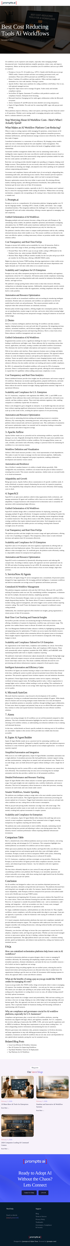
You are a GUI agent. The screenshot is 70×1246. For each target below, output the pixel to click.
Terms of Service (41, 1216)
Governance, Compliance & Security (44, 1226)
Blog (37, 1213)
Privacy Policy (40, 1219)
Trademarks (39, 1222)
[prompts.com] (51, 1241)
